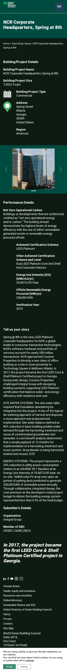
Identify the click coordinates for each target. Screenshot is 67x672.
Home (6, 43)
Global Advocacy (12, 600)
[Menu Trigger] (59, 6)
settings (30, 660)
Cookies (8, 623)
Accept (9, 666)
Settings (24, 666)
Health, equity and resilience (19, 591)
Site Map (8, 628)
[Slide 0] (33, 191)
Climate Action (11, 586)
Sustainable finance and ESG (19, 605)
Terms (6, 614)
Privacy (7, 618)
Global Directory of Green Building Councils (27, 609)
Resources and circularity (17, 595)
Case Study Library (21, 43)
